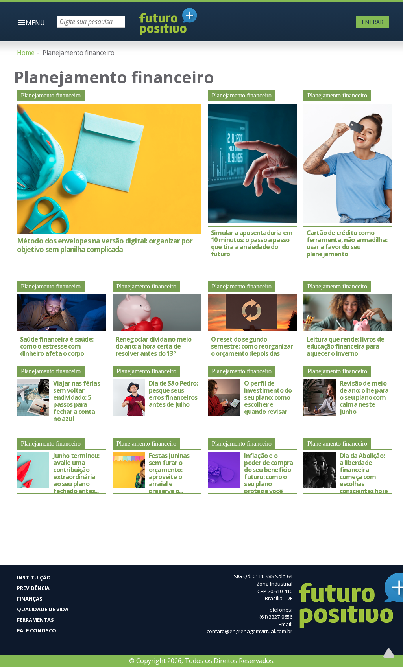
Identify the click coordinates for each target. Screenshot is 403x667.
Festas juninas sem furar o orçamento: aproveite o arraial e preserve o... (169, 473)
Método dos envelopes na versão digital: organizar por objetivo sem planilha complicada (104, 245)
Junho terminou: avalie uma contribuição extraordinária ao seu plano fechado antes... (76, 473)
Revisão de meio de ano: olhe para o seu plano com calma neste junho (364, 397)
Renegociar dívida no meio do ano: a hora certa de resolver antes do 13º (154, 346)
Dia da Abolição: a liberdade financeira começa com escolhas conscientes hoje (364, 473)
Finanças (30, 598)
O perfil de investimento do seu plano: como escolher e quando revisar (268, 397)
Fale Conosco (36, 630)
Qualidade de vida (42, 609)
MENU (35, 23)
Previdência (33, 588)
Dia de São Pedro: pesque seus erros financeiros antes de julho (173, 394)
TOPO (389, 653)
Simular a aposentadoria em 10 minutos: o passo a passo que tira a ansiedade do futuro (251, 243)
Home (26, 52)
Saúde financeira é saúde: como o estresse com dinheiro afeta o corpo (56, 346)
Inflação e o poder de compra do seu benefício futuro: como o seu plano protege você (268, 473)
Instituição (34, 577)
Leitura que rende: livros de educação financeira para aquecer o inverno (346, 346)
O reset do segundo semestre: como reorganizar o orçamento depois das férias (252, 350)
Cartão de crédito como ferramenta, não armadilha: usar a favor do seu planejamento (347, 243)
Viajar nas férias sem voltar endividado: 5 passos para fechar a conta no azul (76, 401)
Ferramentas (35, 619)
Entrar (372, 22)
